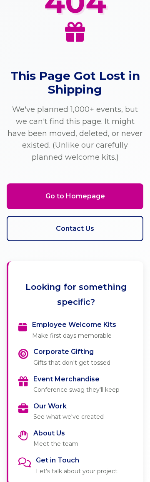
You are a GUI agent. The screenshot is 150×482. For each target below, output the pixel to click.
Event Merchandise (66, 379)
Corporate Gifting (63, 352)
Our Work (50, 406)
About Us (49, 433)
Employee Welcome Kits (74, 325)
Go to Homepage (75, 196)
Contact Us (75, 228)
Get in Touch (57, 460)
